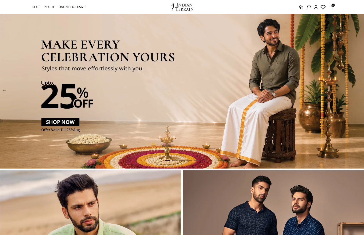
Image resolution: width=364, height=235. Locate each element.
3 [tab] (182, 160)
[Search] (308, 7)
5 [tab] (196, 160)
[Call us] (301, 7)
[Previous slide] (4, 91)
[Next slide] (359, 91)
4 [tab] (189, 160)
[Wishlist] (323, 7)
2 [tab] (175, 160)
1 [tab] (167, 160)
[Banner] (182, 91)
